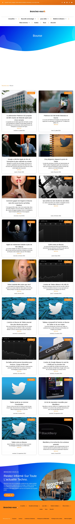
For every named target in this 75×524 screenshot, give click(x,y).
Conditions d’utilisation (30, 518)
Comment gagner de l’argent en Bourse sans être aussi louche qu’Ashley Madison (19, 203)
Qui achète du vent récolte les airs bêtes (56, 201)
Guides (36, 22)
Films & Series (23, 22)
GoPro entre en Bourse (56, 244)
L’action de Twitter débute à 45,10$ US (55, 284)
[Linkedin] (67, 2)
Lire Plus (19, 128)
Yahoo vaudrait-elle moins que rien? (19, 284)
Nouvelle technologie (27, 19)
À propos (14, 518)
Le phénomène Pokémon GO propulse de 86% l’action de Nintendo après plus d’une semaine (19, 118)
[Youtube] (72, 2)
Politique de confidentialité (43, 518)
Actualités (11, 19)
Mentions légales (68, 518)
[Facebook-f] (62, 2)
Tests (44, 22)
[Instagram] (69, 2)
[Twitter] (65, 2)
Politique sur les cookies (56, 518)
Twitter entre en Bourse (19, 442)
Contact (20, 518)
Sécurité (53, 22)
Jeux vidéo (43, 19)
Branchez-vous (5, 85)
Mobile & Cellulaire (59, 19)
